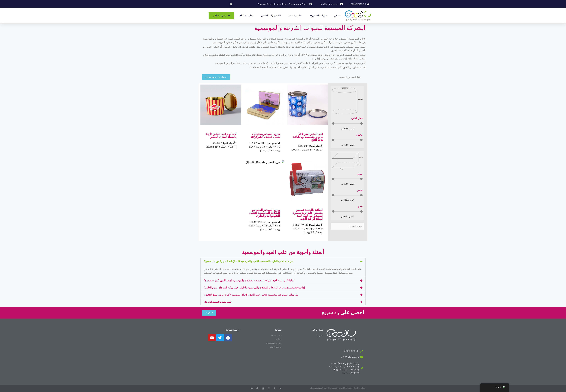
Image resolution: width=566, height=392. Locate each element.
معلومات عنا (247, 15)
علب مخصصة (294, 15)
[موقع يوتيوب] (212, 337)
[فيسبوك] (228, 337)
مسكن (337, 15)
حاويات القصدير (319, 15)
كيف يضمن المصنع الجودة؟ (218, 301)
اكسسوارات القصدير (271, 15)
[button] (283, 261)
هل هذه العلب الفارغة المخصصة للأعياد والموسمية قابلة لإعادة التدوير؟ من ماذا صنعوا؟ (248, 261)
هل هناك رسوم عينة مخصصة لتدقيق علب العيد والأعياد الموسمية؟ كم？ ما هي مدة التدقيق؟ (251, 294)
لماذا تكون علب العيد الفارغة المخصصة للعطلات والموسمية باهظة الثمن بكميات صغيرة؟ (249, 280)
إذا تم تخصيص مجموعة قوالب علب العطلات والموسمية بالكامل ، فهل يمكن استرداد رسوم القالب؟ (254, 287)
